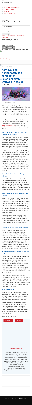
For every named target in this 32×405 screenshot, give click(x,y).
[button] (3, 62)
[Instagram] (3, 16)
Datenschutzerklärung (9, 13)
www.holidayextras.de (8, 125)
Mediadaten (16, 400)
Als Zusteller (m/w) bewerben (11, 7)
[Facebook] (2, 16)
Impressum (7, 398)
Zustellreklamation (8, 9)
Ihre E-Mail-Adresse (7, 45)
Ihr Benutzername (7, 26)
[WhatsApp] (9, 382)
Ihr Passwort (5, 32)
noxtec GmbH (26, 403)
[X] (4, 16)
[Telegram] (15, 382)
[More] (21, 382)
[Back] (2, 18)
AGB (13, 398)
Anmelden (6, 11)
